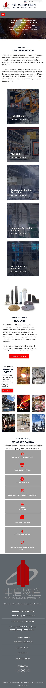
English (30, 1)
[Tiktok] (27, 670)
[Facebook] (23, 670)
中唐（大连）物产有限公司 (24, 5)
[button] (3, 14)
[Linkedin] (18, 670)
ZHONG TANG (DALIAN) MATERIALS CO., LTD (24, 7)
